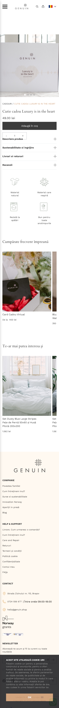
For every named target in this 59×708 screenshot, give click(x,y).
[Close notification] (55, 4)
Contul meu (8, 567)
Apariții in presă (10, 507)
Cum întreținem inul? (13, 491)
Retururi (6, 545)
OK (29, 697)
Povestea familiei (11, 486)
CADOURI (7, 104)
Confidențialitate (11, 561)
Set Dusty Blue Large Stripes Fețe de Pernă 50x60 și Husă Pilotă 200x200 (19, 422)
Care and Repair (10, 540)
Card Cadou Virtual (13, 314)
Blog (4, 512)
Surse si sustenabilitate (14, 496)
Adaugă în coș (29, 125)
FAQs (5, 572)
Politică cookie (10, 556)
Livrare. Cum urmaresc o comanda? (21, 529)
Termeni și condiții (12, 551)
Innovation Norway (12, 502)
